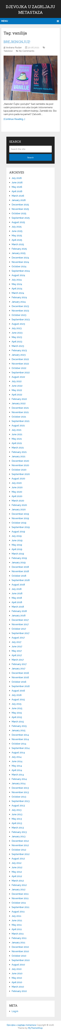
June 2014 (17, 761)
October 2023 (19, 315)
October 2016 (19, 681)
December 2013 (20, 788)
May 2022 (17, 390)
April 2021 (17, 443)
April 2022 (17, 394)
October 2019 (19, 522)
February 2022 (19, 399)
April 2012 (17, 876)
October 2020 (19, 469)
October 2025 (19, 213)
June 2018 (17, 593)
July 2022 (17, 381)
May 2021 (17, 438)
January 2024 (19, 301)
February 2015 (19, 726)
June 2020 (17, 487)
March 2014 (18, 774)
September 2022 (21, 372)
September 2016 (21, 686)
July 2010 (17, 969)
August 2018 (18, 584)
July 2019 (17, 536)
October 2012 (19, 849)
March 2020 (18, 500)
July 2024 (17, 279)
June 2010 (17, 973)
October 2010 (19, 955)
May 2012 (17, 872)
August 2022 (18, 377)
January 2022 (19, 403)
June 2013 (17, 814)
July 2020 (17, 483)
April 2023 (17, 341)
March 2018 (18, 606)
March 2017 (18, 659)
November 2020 (20, 465)
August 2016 (18, 690)
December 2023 (20, 306)
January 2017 (18, 668)
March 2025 (18, 244)
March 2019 (18, 553)
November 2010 (20, 951)
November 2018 (20, 571)
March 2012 (18, 880)
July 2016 (17, 695)
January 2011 (18, 942)
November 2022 (20, 363)
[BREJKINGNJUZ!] (30, 78)
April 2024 (17, 288)
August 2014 (18, 752)
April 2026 (17, 191)
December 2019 (20, 514)
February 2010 (19, 991)
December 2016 (20, 673)
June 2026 (17, 182)
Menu (4, 21)
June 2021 (17, 434)
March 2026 (18, 195)
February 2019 (19, 558)
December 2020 (20, 461)
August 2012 (18, 858)
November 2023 (20, 310)
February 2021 (19, 452)
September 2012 (21, 854)
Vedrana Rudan (14, 47)
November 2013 (20, 792)
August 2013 (18, 805)
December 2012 (20, 841)
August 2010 (18, 964)
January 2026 (19, 200)
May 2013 (17, 818)
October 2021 (19, 416)
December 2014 (20, 735)
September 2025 (21, 218)
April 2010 (17, 982)
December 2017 (20, 620)
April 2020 (17, 496)
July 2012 (16, 863)
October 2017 (19, 628)
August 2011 (18, 911)
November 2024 (20, 262)
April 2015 (17, 717)
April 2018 (17, 602)
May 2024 (17, 284)
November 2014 (20, 739)
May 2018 (17, 598)
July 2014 (17, 757)
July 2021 (16, 430)
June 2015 (17, 708)
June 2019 (17, 540)
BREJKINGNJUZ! (17, 41)
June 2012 (17, 867)
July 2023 (17, 328)
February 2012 (19, 885)
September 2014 (21, 748)
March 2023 (18, 346)
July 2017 (16, 642)
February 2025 (19, 248)
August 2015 (18, 699)
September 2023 (21, 319)
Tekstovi (8, 51)
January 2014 (19, 783)
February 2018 (19, 611)
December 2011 (20, 894)
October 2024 (19, 266)
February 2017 (19, 664)
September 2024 (21, 271)
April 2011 (17, 929)
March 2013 (18, 827)
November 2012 (20, 845)
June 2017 (17, 646)
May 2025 (17, 235)
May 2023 (17, 337)
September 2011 (20, 907)
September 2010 (21, 960)
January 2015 (18, 730)
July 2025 (17, 226)
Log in (15, 1011)
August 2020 (18, 478)
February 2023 (19, 350)
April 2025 (17, 240)
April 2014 (17, 770)
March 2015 (18, 721)
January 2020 (19, 509)
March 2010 (18, 986)
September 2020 (21, 474)
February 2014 (19, 779)
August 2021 (18, 425)
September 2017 (21, 633)
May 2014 (17, 765)
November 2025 (20, 209)
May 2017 (17, 651)
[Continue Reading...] (14, 119)
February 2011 (19, 938)
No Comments (26, 51)
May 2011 (17, 925)
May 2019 (17, 545)
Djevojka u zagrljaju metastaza (21, 1025)
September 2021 (21, 421)
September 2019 (21, 527)
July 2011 (16, 916)
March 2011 (18, 933)
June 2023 (17, 332)
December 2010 (20, 947)
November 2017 (20, 624)
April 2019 (17, 549)
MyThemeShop (35, 1028)
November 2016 (20, 677)
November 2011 (20, 898)
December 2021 (20, 408)
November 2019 (20, 518)
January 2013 (18, 836)
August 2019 (18, 531)
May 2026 (17, 187)
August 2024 (18, 275)
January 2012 (18, 889)
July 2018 (17, 589)
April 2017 (17, 655)
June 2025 (17, 231)
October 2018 (19, 575)
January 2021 (18, 456)
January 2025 (19, 253)
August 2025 (18, 222)
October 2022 (19, 368)
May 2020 (17, 491)
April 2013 (17, 823)
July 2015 (16, 704)
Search (30, 157)
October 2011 (19, 902)
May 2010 (17, 978)
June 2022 (17, 385)
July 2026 (17, 178)
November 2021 (20, 412)
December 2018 (20, 567)
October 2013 (19, 796)
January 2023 (19, 355)
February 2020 (19, 505)
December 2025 (20, 204)
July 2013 (16, 810)
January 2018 (19, 615)
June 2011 (17, 920)
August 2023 (18, 324)
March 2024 (18, 293)
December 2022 (20, 359)
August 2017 (18, 637)
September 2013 (21, 801)
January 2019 (19, 562)
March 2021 (18, 447)
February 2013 (19, 832)
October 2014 (19, 743)
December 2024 (20, 257)
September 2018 (21, 580)
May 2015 (17, 712)
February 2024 (19, 297)
